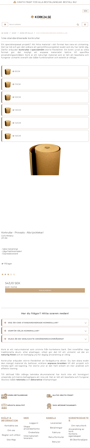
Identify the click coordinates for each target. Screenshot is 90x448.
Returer (56, 442)
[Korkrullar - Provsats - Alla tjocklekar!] (45, 185)
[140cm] (7, 123)
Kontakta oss (11, 426)
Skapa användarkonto (32, 427)
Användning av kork (76, 430)
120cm (18, 97)
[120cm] (7, 97)
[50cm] (7, 71)
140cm (18, 123)
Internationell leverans (31, 437)
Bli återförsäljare (79, 440)
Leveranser (56, 423)
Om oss (11, 430)
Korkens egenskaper (75, 435)
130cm (18, 110)
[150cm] (7, 136)
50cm (17, 71)
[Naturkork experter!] (45, 17)
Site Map (11, 440)
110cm (18, 84)
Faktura (56, 432)
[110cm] (7, 84)
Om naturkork (78, 426)
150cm (18, 136)
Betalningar (56, 428)
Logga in (33, 423)
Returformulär (56, 437)
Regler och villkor (11, 435)
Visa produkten (45, 290)
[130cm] (7, 110)
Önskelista (33, 432)
